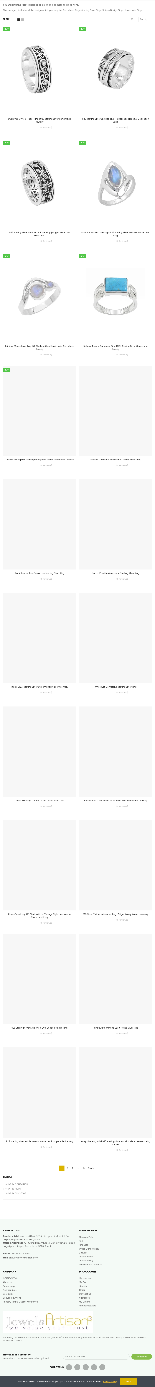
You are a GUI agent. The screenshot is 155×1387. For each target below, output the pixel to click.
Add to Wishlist (68, 36)
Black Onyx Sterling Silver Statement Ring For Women (40, 686)
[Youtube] (86, 1367)
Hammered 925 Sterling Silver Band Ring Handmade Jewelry (115, 800)
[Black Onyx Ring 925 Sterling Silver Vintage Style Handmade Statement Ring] (39, 865)
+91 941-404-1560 (21, 1253)
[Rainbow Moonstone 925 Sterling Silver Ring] (115, 979)
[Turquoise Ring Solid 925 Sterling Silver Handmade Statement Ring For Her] (115, 1092)
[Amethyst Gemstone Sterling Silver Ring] (115, 638)
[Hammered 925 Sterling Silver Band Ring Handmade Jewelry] (115, 751)
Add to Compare (68, 30)
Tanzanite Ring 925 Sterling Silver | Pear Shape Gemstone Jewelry (39, 459)
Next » (91, 1168)
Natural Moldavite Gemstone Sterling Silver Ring (115, 459)
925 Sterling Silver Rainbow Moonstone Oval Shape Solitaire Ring (39, 1141)
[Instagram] (102, 1367)
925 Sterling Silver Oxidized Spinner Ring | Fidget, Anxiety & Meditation (39, 234)
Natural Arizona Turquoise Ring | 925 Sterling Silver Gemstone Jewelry (116, 348)
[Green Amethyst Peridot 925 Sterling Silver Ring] (39, 751)
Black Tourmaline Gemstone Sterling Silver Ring (39, 573)
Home (7, 1177)
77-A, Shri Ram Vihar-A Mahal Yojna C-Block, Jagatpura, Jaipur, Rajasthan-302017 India (39, 1244)
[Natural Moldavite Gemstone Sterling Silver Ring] (115, 411)
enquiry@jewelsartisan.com (23, 1257)
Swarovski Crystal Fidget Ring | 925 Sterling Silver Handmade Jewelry (39, 120)
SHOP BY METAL (13, 1188)
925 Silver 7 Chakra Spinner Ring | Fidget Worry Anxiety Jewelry (115, 914)
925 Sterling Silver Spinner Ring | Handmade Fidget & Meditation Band (115, 120)
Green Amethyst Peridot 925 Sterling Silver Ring (39, 800)
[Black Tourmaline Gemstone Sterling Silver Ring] (39, 524)
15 (84, 1168)
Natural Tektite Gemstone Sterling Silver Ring (115, 573)
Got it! (128, 1381)
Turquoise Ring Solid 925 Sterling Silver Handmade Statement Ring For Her (115, 1143)
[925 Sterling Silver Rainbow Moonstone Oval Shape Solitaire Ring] (39, 1092)
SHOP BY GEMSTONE (15, 1193)
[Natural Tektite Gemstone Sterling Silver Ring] (115, 524)
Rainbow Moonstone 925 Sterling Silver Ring (115, 1027)
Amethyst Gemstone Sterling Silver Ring (116, 686)
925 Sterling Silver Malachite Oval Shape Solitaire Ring (40, 1027)
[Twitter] (77, 1367)
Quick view (68, 42)
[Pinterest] (94, 1367)
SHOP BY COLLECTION (16, 1184)
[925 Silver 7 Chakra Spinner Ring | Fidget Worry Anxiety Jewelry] (115, 865)
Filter (6, 19)
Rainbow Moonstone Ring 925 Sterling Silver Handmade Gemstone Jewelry (39, 348)
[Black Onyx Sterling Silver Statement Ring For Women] (39, 638)
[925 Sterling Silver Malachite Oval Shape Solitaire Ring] (39, 979)
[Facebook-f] (69, 1367)
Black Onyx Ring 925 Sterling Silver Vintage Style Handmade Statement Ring (39, 916)
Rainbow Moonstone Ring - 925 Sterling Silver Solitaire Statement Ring (115, 234)
